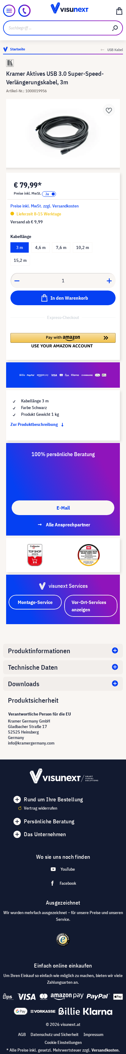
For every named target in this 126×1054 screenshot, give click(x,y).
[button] (63, 340)
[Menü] (9, 11)
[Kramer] (63, 63)
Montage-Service (35, 602)
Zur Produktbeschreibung (34, 424)
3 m (19, 247)
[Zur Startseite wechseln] (63, 10)
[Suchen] (115, 27)
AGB (22, 1034)
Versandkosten (105, 1050)
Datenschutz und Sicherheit (55, 1034)
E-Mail (63, 508)
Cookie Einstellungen (63, 1042)
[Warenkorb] (119, 10)
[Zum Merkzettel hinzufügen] (109, 110)
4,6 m (40, 247)
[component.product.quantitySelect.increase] (109, 280)
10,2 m (82, 247)
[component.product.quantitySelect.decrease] (16, 280)
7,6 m (61, 247)
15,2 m (20, 260)
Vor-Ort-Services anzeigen (89, 606)
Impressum (93, 1034)
